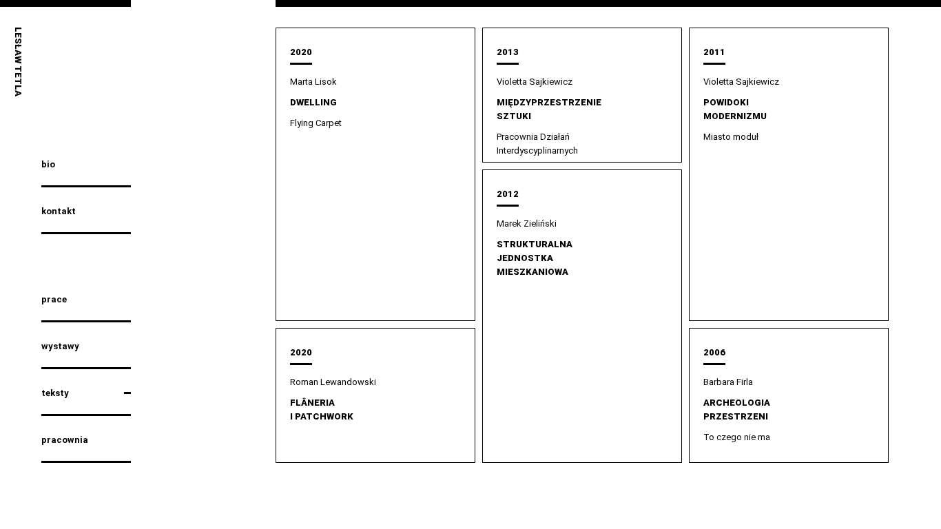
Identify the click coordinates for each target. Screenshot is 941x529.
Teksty (55, 393)
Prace (54, 299)
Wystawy (60, 346)
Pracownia (64, 440)
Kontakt (58, 211)
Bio (48, 164)
